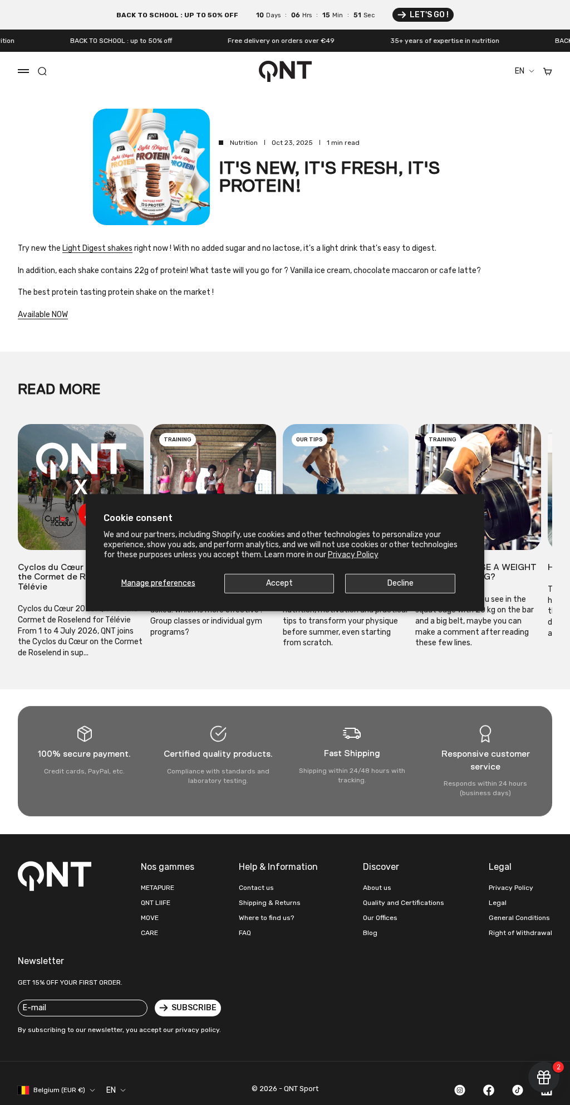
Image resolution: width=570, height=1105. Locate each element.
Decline (400, 583)
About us (377, 888)
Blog (370, 933)
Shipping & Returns (270, 903)
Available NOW (43, 314)
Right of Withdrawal (520, 933)
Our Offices (380, 918)
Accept (279, 583)
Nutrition (244, 143)
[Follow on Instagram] (459, 1090)
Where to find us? (266, 918)
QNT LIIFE (155, 903)
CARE (149, 933)
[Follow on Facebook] (488, 1090)
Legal (498, 903)
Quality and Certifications (403, 903)
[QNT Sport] (57, 876)
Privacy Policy (353, 554)
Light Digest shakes (97, 248)
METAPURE (157, 888)
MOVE (150, 918)
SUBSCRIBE (194, 1007)
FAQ (245, 933)
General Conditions (519, 918)
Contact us (256, 888)
